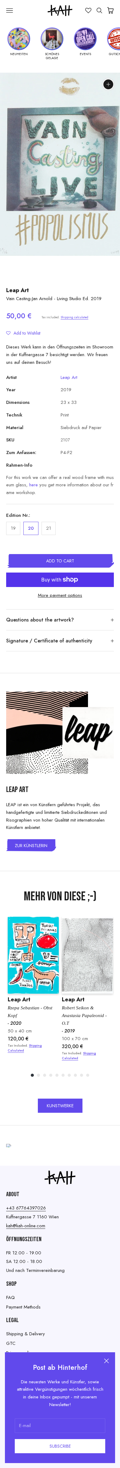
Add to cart (60, 561)
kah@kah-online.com (25, 1225)
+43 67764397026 (26, 1208)
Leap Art (17, 290)
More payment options (60, 595)
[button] (23, 333)
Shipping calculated (74, 317)
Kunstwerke (60, 1106)
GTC (10, 1343)
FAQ (10, 1297)
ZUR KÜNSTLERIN (31, 846)
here (33, 484)
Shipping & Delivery (25, 1333)
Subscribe (60, 1446)
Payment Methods (23, 1307)
